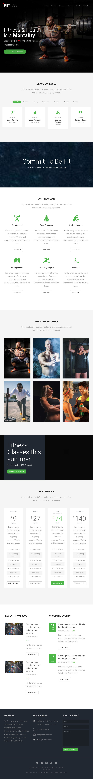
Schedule (62, 6)
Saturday (75, 102)
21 (27, 640)
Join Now (17, 249)
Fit (10, 5)
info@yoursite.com (44, 735)
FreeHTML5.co (11, 45)
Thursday (56, 102)
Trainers (70, 6)
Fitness (52, 767)
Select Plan (13, 583)
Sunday (16, 102)
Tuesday (35, 102)
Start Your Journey (15, 51)
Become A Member (16, 471)
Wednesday (45, 102)
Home (46, 6)
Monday (25, 102)
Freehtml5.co (43, 772)
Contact (85, 6)
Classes (53, 6)
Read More (32, 654)
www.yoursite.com (44, 740)
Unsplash (63, 772)
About (78, 6)
